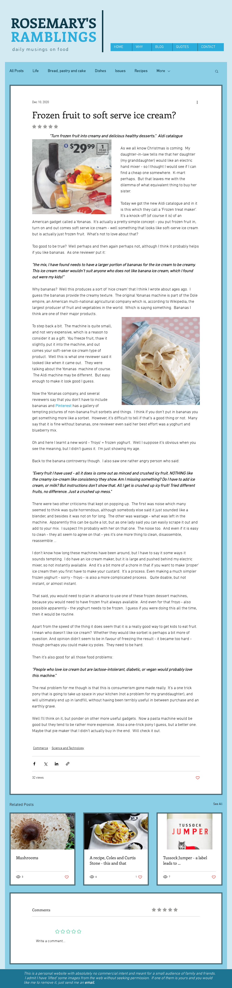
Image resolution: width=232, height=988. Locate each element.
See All (217, 804)
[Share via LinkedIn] (56, 764)
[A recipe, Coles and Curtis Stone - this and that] (116, 831)
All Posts (17, 71)
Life (36, 71)
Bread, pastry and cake (67, 71)
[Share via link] (67, 764)
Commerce (40, 748)
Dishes (100, 71)
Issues (120, 71)
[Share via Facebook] (34, 764)
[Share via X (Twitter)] (45, 764)
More (161, 71)
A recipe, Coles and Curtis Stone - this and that (113, 860)
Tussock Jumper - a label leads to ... (185, 860)
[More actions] (197, 102)
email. (90, 983)
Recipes (141, 71)
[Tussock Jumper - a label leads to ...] (189, 831)
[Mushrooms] (42, 831)
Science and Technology (68, 748)
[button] (217, 71)
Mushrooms (27, 857)
